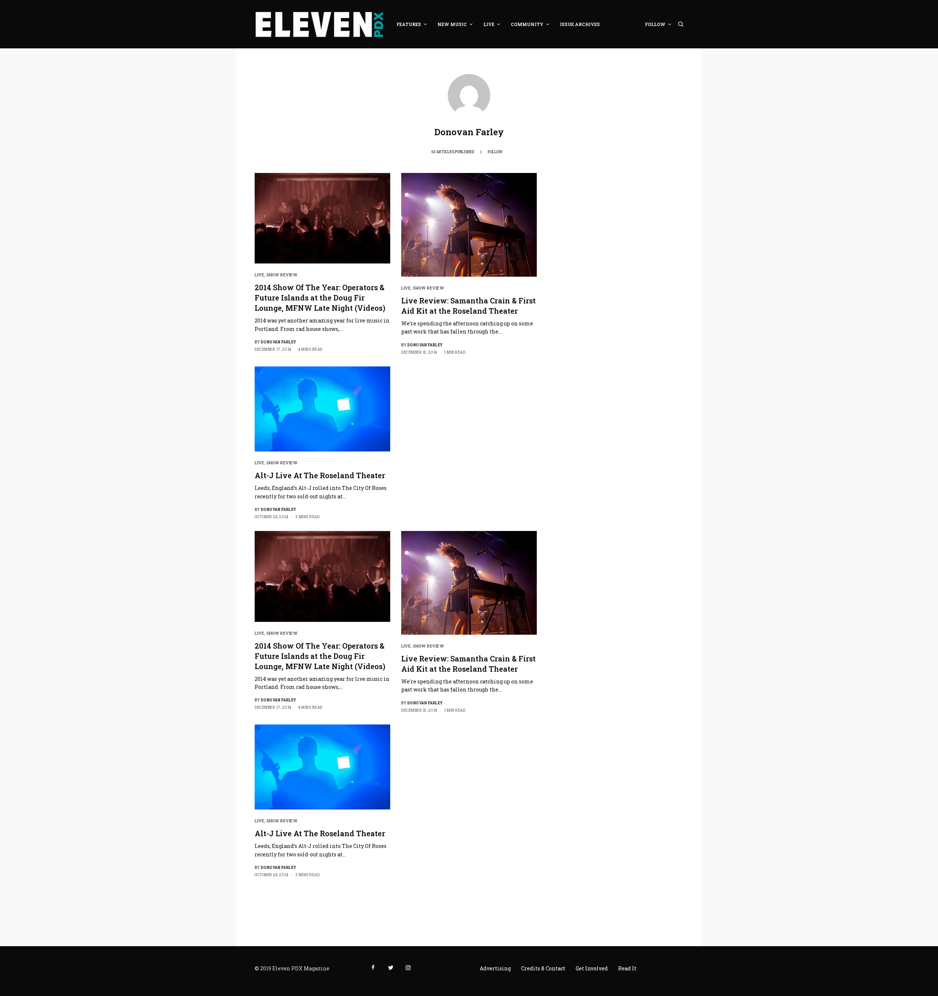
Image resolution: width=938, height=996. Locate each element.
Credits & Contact (543, 968)
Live (259, 274)
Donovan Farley (278, 342)
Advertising (495, 968)
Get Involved (592, 968)
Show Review (281, 274)
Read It (627, 968)
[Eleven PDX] (319, 24)
